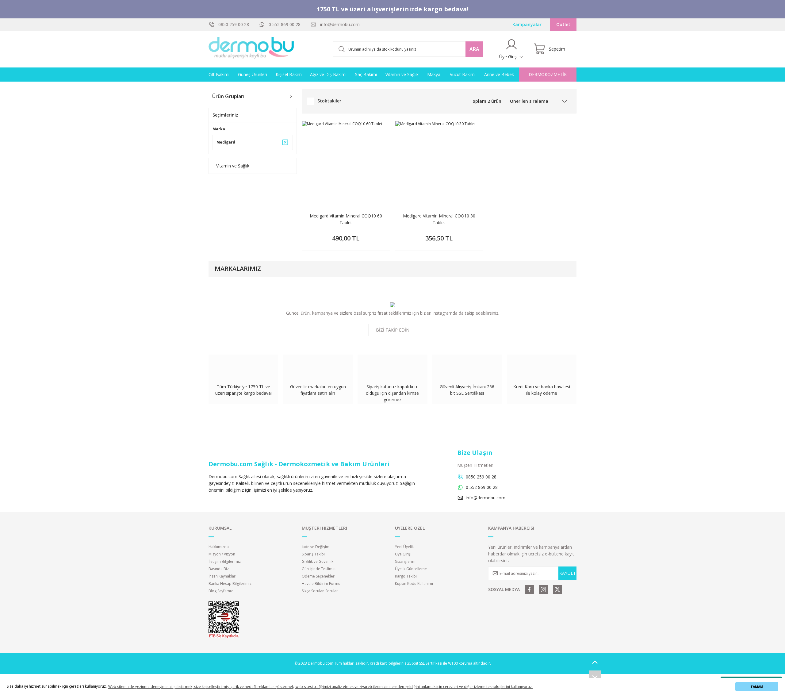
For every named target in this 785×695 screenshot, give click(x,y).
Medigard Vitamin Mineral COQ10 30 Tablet (439, 219)
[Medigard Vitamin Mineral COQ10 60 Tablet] (346, 165)
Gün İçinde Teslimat (319, 568)
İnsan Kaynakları (222, 576)
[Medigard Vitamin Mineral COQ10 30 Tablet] (439, 165)
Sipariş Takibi (313, 554)
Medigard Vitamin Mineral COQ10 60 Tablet (346, 219)
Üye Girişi (403, 554)
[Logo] (251, 49)
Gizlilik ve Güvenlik (317, 561)
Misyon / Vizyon (222, 554)
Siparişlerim (405, 561)
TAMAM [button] (756, 686)
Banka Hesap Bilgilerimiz (230, 583)
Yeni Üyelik (404, 546)
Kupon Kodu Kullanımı (414, 583)
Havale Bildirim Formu (321, 583)
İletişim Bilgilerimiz (225, 561)
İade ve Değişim (315, 546)
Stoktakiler (329, 101)
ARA (474, 49)
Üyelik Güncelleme (411, 568)
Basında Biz (219, 568)
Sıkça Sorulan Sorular (320, 590)
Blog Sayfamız (221, 590)
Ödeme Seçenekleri (318, 576)
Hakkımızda (219, 546)
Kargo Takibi (406, 576)
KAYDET (567, 573)
